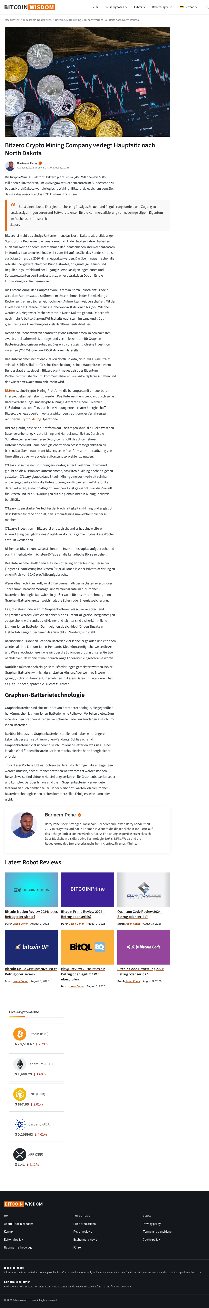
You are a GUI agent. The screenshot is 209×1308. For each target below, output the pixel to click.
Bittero (10, 390)
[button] (207, 7)
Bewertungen (160, 7)
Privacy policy (152, 1223)
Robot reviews (82, 1231)
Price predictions (84, 1223)
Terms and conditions (157, 1231)
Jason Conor (20, 924)
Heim (94, 7)
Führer (138, 7)
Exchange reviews (85, 1239)
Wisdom (24, 1204)
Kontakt (9, 1231)
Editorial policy (13, 1239)
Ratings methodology (18, 1247)
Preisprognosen (114, 7)
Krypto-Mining (31, 419)
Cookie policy (151, 1239)
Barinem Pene (60, 815)
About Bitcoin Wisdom (18, 1223)
